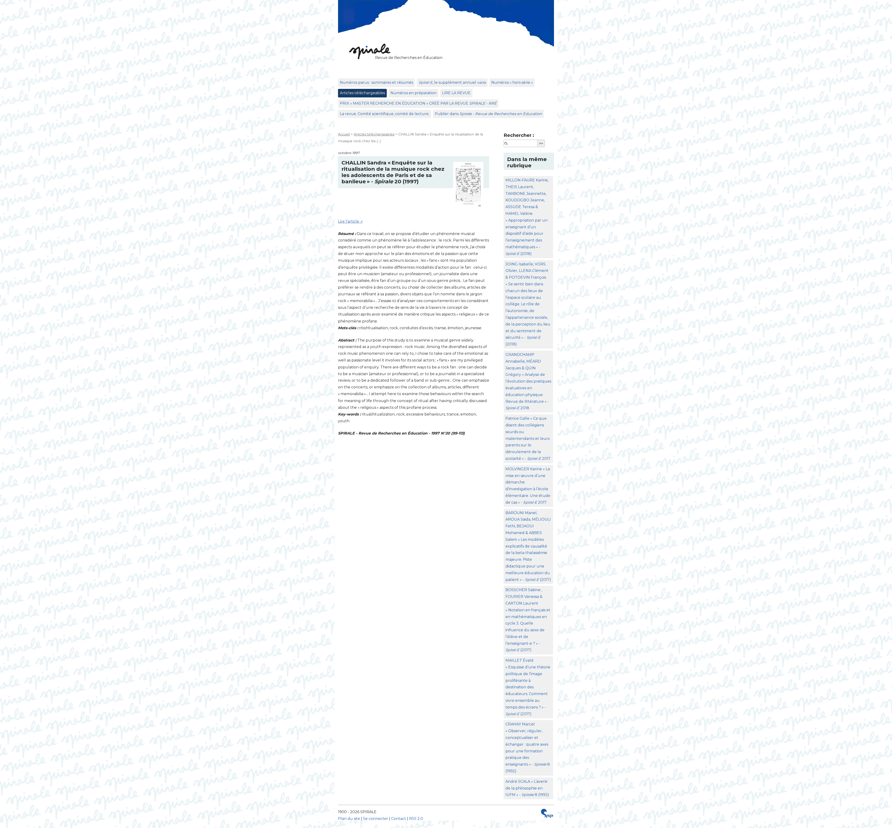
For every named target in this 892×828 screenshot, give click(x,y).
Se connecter (375, 818)
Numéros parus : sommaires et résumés (376, 82)
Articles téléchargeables (362, 93)
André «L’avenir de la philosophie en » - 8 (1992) (527, 788)
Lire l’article (348, 221)
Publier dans (488, 114)
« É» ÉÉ (418, 103)
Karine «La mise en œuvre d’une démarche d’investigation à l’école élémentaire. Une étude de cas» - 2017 (527, 486)
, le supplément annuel (452, 82)
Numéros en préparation (413, 93)
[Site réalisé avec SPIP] (547, 815)
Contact (398, 818)
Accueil (344, 134)
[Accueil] (368, 51)
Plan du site (349, 818)
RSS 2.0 (416, 818)
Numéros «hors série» (512, 82)
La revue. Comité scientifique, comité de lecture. (384, 114)
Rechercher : (519, 135)
